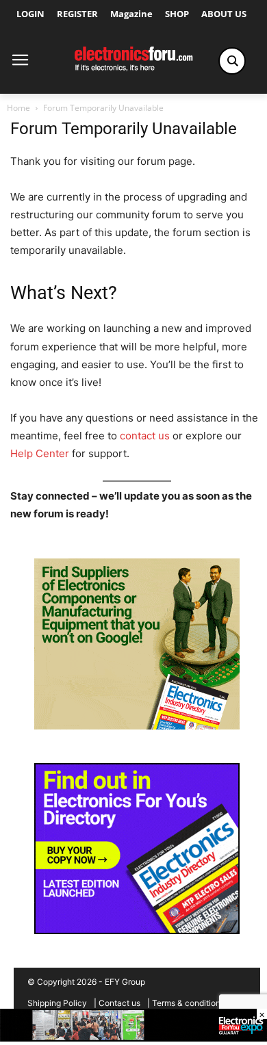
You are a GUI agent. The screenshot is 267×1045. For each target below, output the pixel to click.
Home (18, 108)
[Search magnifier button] (232, 61)
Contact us (119, 1003)
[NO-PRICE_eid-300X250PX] (137, 726)
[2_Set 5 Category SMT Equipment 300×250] (137, 930)
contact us (145, 435)
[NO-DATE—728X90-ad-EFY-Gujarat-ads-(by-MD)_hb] (133, 1038)
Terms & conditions (188, 1003)
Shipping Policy (57, 1003)
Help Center (39, 453)
